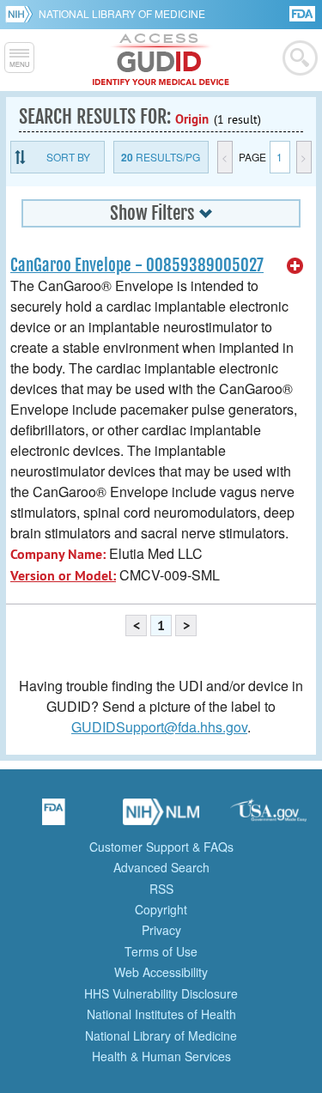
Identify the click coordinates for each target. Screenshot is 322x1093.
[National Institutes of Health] (22, 14)
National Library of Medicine (122, 13)
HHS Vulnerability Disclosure (161, 993)
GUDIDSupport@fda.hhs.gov (159, 727)
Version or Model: (63, 576)
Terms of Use (161, 951)
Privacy (161, 929)
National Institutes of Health (161, 1014)
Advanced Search (161, 867)
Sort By (68, 156)
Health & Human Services (161, 1056)
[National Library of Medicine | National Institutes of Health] (161, 817)
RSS (161, 888)
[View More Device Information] (295, 266)
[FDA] (303, 12)
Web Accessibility (161, 972)
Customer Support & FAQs (161, 846)
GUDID (161, 60)
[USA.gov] (268, 817)
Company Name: (58, 554)
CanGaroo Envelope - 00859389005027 (137, 265)
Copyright (161, 909)
